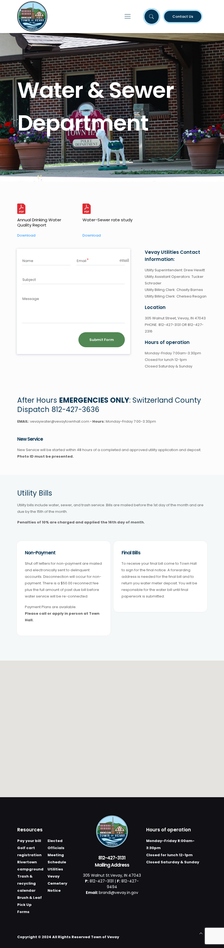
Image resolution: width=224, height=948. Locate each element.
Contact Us (182, 16)
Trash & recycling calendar (26, 883)
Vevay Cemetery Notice (57, 883)
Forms (23, 911)
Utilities (55, 869)
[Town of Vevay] (32, 16)
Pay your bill (29, 840)
